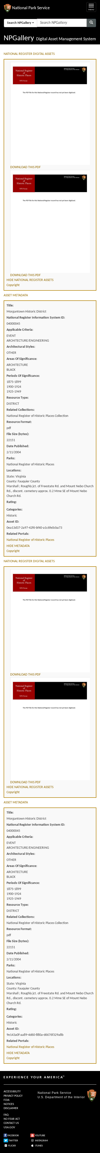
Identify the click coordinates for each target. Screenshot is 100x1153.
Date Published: (18, 446)
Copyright (13, 285)
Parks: (11, 458)
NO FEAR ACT (12, 1119)
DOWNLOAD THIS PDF (25, 167)
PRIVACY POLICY (13, 1096)
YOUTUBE (39, 1135)
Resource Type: (18, 398)
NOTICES (9, 1104)
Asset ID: (13, 522)
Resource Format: (19, 422)
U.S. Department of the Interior (61, 1097)
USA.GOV (9, 1127)
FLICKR (12, 1146)
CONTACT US (11, 1123)
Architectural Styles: (21, 347)
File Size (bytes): (18, 434)
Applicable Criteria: (20, 330)
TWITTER (13, 1140)
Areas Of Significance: (22, 359)
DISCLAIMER (11, 1108)
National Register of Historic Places (30, 540)
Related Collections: (21, 410)
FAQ (6, 1114)
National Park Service (54, 1093)
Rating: (12, 502)
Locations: (14, 470)
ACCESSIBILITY (12, 1091)
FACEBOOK (13, 1135)
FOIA (6, 1100)
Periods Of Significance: (23, 376)
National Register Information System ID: (36, 318)
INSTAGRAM (41, 1140)
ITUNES (38, 1146)
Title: (10, 305)
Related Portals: (18, 534)
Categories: (15, 509)
